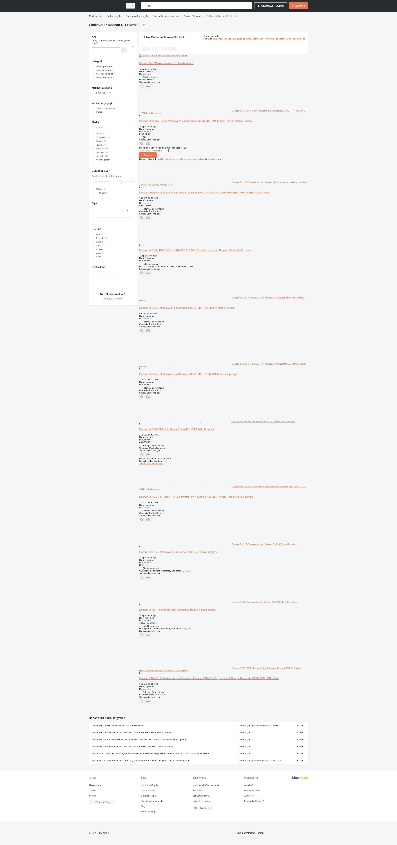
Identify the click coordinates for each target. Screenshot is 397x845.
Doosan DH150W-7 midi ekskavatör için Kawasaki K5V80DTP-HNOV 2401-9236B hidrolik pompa (195, 121)
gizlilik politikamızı (166, 159)
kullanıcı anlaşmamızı (189, 159)
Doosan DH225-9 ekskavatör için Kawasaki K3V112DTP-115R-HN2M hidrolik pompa (188, 374)
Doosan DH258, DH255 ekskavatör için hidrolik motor (117, 725)
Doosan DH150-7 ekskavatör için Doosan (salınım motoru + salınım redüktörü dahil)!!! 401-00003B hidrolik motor (204, 192)
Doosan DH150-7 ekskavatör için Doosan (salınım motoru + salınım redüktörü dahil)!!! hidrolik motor (140, 760)
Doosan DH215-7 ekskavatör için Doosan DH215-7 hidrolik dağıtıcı (178, 552)
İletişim (92, 796)
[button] (142, 86)
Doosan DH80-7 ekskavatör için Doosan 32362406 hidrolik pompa (177, 609)
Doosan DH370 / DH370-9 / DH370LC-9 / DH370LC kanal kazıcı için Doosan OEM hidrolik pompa (195, 250)
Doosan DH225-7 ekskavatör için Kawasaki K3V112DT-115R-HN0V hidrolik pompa (187, 307)
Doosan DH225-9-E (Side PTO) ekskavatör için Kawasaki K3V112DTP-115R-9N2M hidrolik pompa (196, 496)
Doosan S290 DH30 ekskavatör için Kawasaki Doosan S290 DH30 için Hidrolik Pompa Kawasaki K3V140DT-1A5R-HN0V (209, 678)
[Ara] (144, 6)
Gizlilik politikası (148, 790)
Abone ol (148, 155)
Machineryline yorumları (152, 801)
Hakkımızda (95, 785)
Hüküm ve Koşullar (150, 785)
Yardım (92, 790)
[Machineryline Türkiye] (105, 6)
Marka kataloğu (148, 811)
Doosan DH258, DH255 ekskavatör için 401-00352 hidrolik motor (176, 429)
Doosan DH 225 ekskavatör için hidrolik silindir (166, 63)
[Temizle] (133, 47)
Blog (143, 806)
